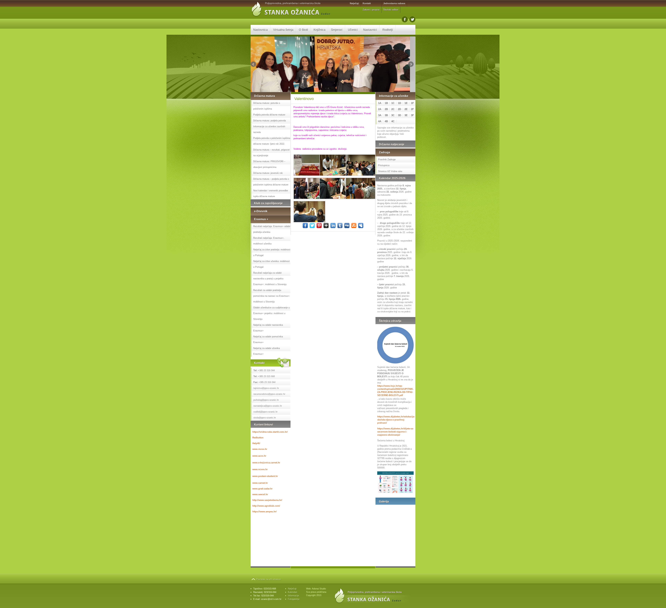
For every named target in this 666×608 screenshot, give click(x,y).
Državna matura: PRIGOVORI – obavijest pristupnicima (269, 164)
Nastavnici (370, 29)
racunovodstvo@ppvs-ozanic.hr (269, 394)
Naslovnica (260, 29)
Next (411, 64)
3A (379, 115)
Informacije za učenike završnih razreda (269, 129)
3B (386, 115)
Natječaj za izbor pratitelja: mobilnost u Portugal (271, 252)
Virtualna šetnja (283, 29)
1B (386, 103)
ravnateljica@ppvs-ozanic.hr (267, 406)
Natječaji (354, 3)
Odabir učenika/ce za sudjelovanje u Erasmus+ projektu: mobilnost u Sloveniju (271, 313)
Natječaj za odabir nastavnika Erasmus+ (268, 328)
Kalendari (292, 592)
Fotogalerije (294, 599)
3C (393, 115)
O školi (303, 29)
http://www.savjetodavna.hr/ (267, 500)
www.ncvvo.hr (260, 469)
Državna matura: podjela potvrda (269, 120)
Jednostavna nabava (394, 3)
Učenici (353, 29)
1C (393, 103)
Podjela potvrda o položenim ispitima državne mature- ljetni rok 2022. (271, 141)
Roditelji (387, 29)
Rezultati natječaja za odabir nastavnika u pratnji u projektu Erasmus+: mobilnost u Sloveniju (270, 279)
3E (406, 115)
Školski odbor (390, 9)
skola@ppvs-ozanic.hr (264, 417)
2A (379, 109)
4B (386, 121)
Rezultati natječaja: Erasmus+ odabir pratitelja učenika (271, 229)
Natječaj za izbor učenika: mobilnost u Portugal (271, 264)
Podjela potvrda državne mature (269, 114)
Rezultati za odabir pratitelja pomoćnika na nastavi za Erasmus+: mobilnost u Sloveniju (271, 296)
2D (399, 109)
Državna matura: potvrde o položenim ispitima (266, 106)
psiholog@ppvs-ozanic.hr (266, 400)
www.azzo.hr (259, 456)
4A (379, 121)
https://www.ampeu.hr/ (264, 511)
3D (399, 115)
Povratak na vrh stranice (268, 579)
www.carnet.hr (260, 483)
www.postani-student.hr (265, 476)
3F (412, 115)
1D (399, 103)
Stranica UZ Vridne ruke (390, 171)
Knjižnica (319, 29)
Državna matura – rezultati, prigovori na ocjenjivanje (271, 152)
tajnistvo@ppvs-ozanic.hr (266, 388)
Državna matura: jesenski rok (268, 173)
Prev (253, 64)
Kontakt (367, 3)
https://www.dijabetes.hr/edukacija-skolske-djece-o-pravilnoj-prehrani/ (395, 419)
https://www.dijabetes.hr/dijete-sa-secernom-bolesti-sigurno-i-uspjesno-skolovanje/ (395, 431)
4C (393, 121)
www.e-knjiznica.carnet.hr (266, 462)
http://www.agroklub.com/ (266, 506)
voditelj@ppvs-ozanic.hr (265, 411)
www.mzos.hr (259, 449)
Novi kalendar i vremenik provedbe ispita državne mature (270, 193)
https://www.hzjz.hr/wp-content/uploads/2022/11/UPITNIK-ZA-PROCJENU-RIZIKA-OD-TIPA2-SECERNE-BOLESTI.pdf (395, 391)
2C (393, 109)
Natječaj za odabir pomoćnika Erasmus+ (268, 339)
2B (386, 109)
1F (412, 103)
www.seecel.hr (260, 494)
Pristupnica (383, 165)
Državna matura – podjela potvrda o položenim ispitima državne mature (271, 182)
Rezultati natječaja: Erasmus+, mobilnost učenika (268, 241)
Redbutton (257, 437)
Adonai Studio (319, 588)
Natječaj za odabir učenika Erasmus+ (266, 351)
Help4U (256, 443)
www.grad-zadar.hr (262, 488)
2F (412, 109)
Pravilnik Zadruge (387, 159)
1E (406, 103)
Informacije (293, 595)
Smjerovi (336, 29)
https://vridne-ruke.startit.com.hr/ (270, 432)
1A (379, 103)
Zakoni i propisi (371, 9)
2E (406, 109)
